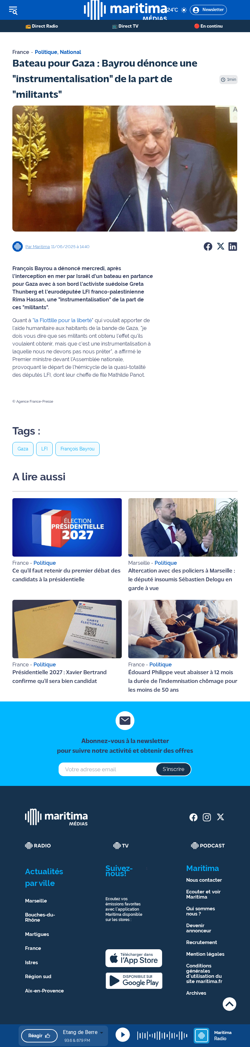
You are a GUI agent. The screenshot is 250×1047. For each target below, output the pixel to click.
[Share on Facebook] (208, 246)
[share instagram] (207, 817)
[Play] (123, 1035)
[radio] (38, 846)
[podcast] (208, 846)
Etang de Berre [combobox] (80, 1032)
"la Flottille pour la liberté (62, 320)
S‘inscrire (173, 769)
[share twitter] (220, 817)
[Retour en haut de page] (229, 1004)
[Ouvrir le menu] (42, 10)
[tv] (121, 846)
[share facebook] (193, 817)
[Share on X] (220, 246)
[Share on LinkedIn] (233, 246)
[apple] (133, 958)
